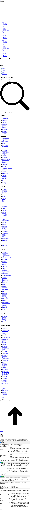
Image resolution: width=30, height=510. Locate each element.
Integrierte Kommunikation (5, 271)
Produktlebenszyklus (4, 294)
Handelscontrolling (4, 266)
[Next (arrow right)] (1, 509)
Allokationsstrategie (4, 328)
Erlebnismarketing (4, 262)
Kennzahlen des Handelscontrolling (6, 275)
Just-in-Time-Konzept (4, 124)
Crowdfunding (4, 155)
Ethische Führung (4, 340)
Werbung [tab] (1, 488)
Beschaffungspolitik (4, 119)
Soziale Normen (4, 392)
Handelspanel (3, 268)
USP (2, 304)
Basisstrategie (3, 332)
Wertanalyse (3, 309)
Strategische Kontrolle (5, 374)
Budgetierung (3, 223)
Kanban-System (4, 125)
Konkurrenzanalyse (4, 350)
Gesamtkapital (4, 209)
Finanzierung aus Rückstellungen (6, 160)
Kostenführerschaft (4, 351)
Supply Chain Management (5, 130)
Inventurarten (3, 143)
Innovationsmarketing (4, 270)
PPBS (3, 362)
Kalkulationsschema (4, 230)
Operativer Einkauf (4, 128)
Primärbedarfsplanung (5, 129)
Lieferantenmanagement (5, 126)
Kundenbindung (4, 277)
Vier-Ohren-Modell (4, 393)
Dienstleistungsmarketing (5, 259)
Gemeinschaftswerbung (5, 265)
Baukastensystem (4, 315)
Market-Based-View (4, 356)
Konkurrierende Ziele (5, 193)
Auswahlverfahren (4, 252)
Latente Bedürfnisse (4, 190)
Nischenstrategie (4, 359)
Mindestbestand (4, 127)
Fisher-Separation (4, 162)
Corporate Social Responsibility (6, 337)
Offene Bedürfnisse (4, 191)
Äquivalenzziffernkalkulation (5, 220)
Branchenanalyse (4, 333)
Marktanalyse (3, 284)
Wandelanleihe (4, 181)
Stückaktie (3, 179)
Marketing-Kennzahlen (5, 281)
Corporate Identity (4, 336)
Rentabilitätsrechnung (4, 177)
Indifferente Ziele (4, 192)
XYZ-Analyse (4, 133)
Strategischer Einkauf (4, 131)
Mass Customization (4, 318)
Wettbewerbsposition (4, 310)
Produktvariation (4, 295)
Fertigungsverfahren (4, 316)
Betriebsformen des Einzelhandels (6, 255)
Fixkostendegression (4, 227)
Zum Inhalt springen (2, 0)
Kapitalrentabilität (4, 210)
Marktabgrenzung (4, 283)
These (3, 201)
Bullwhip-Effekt (4, 122)
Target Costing (4, 237)
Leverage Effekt (4, 172)
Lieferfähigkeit (4, 212)
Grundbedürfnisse (4, 189)
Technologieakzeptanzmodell (5, 302)
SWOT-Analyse (4, 200)
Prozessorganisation (4, 365)
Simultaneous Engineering (5, 321)
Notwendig (2, 442)
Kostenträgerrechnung (5, 231)
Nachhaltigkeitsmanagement (5, 358)
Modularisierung (4, 319)
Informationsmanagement (5, 345)
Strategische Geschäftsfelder (5, 373)
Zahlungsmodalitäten (4, 182)
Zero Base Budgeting (4, 240)
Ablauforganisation (4, 327)
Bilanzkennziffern (4, 208)
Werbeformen (3, 308)
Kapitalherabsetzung (4, 169)
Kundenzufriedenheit (4, 278)
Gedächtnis (3, 388)
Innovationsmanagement (5, 346)
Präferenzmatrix (4, 195)
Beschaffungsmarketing (5, 118)
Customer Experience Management (6, 257)
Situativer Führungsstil (5, 369)
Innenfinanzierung (4, 165)
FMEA (3, 341)
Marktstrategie (4, 286)
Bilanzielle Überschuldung (5, 138)
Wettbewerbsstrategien (5, 383)
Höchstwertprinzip (4, 142)
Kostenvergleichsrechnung (5, 170)
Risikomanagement (4, 368)
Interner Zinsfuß (4, 166)
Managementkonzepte (5, 355)
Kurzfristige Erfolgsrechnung (5, 232)
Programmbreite (4, 296)
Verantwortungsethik (4, 381)
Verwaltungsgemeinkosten (5, 239)
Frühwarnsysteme (4, 342)
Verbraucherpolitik (4, 305)
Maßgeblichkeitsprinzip (5, 146)
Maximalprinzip (4, 196)
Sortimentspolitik (4, 300)
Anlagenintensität (4, 207)
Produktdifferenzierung (5, 292)
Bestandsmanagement (4, 120)
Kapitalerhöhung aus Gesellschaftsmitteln (7, 168)
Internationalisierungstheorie (5, 348)
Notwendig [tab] (1, 441)
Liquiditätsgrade (4, 213)
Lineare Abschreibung (5, 145)
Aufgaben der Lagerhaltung (5, 117)
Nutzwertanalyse (4, 198)
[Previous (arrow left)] (0, 509)
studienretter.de (7, 400)
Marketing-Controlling (5, 280)
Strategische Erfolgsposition (5, 372)
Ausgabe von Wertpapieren (5, 152)
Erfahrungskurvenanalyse (5, 339)
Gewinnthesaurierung (4, 164)
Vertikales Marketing (4, 306)
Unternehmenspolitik (4, 378)
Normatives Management (5, 360)
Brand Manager (4, 256)
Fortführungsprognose (5, 140)
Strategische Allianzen (5, 371)
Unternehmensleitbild (4, 377)
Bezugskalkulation (4, 222)
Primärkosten (3, 234)
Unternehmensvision (4, 380)
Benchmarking (4, 254)
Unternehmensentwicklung (5, 375)
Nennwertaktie (4, 175)
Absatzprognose (4, 251)
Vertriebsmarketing (4, 307)
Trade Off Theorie (4, 180)
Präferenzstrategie (4, 363)
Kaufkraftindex (4, 274)
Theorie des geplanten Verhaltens (6, 303)
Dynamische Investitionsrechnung (6, 156)
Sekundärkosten (4, 235)
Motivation (3, 389)
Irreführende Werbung (5, 273)
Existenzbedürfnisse (4, 188)
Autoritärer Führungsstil (5, 331)
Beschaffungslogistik (4, 244)
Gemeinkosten (4, 229)
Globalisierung (4, 344)
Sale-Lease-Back (4, 178)
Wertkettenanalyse (4, 382)
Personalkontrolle (4, 361)
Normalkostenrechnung (5, 233)
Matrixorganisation (4, 357)
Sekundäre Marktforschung (5, 297)
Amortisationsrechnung (5, 151)
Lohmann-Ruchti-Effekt (5, 173)
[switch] (0, 462)
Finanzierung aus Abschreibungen (6, 159)
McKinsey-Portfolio (4, 287)
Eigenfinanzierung (4, 157)
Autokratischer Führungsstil (5, 330)
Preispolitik (3, 290)
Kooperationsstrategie (4, 352)
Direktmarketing (4, 261)
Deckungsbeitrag (4, 224)
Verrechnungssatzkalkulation (5, 238)
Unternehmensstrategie (5, 379)
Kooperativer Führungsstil (5, 353)
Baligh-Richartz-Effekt (5, 253)
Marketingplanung (4, 282)
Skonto (3, 236)
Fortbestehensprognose (5, 141)
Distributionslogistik (4, 245)
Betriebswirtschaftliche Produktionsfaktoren (7, 221)
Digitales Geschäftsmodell (5, 338)
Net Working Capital (4, 214)
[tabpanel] (15, 453)
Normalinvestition (4, 176)
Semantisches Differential (5, 298)
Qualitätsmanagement (4, 367)
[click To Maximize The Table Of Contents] (1, 61)
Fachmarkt (3, 263)
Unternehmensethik (4, 376)
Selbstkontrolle (4, 391)
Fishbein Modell (4, 264)
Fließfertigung (4, 317)
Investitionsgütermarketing (5, 272)
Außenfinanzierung (4, 153)
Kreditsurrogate (4, 171)
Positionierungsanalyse (5, 289)
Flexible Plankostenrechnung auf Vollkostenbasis (8, 228)
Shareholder (3, 199)
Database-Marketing (4, 258)
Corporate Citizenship (4, 334)
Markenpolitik (4, 279)
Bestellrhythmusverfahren (5, 121)
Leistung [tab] (1, 475)
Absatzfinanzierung (4, 150)
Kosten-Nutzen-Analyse (5, 194)
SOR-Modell (3, 299)
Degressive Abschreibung (5, 139)
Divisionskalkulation (4, 225)
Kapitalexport (3, 349)
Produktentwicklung (4, 293)
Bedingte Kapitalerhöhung (5, 154)
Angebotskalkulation (4, 219)
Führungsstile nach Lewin (5, 343)
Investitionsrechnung (4, 167)
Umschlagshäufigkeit (4, 215)
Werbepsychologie (4, 394)
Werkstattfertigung (4, 322)
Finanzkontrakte (4, 161)
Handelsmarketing (4, 267)
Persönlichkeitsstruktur (5, 390)
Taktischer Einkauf (4, 132)
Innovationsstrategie (4, 347)
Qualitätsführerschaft (4, 366)
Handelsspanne (4, 269)
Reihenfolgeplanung (4, 320)
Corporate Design (4, 335)
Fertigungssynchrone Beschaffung (6, 123)
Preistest (3, 291)
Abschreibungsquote (4, 206)
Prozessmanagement (4, 364)
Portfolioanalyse (4, 288)
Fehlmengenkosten (4, 226)
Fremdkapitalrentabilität (5, 163)
